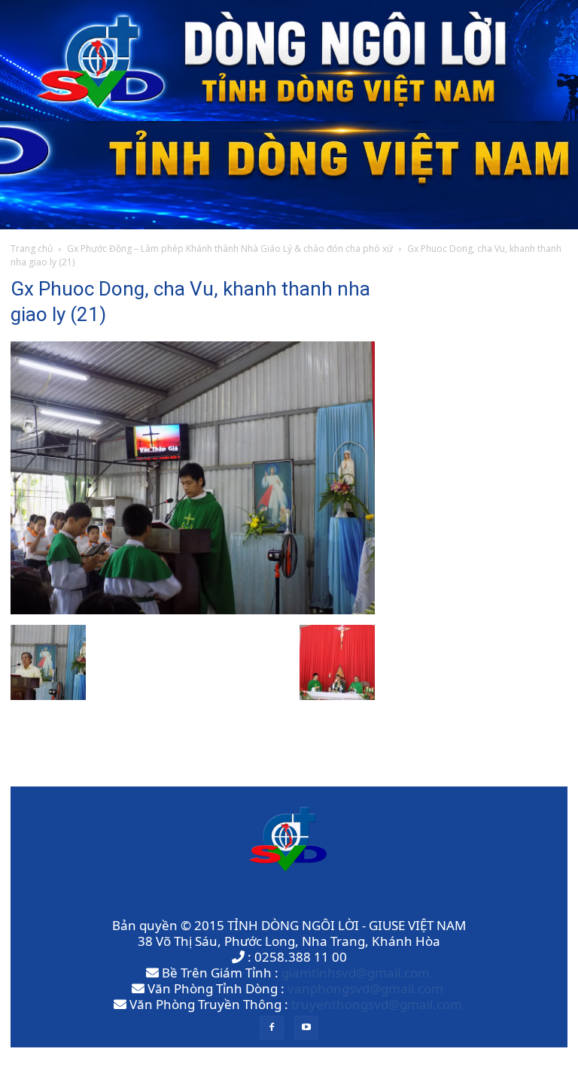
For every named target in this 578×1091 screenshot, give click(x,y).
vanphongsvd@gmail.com (365, 988)
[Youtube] (306, 1028)
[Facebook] (272, 1028)
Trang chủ (32, 248)
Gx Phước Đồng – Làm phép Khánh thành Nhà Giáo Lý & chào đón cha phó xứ (230, 248)
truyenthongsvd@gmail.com (376, 1004)
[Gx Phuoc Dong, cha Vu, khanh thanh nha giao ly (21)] (193, 609)
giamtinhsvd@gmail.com (355, 972)
